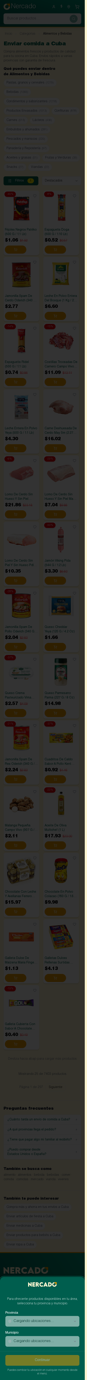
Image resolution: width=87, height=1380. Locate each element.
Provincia (11, 1313)
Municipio (12, 1332)
